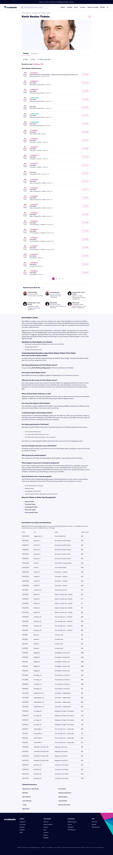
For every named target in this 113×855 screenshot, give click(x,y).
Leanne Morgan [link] (27, 801)
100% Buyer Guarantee (63, 2)
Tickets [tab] (26, 53)
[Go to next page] (62, 278)
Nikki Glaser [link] (26, 809)
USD (103, 7)
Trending (69, 7)
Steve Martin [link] (62, 789)
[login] (107, 7)
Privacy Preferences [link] (99, 847)
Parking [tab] (34, 53)
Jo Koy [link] (24, 805)
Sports (76, 7)
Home (23, 13)
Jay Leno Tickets (29, 501)
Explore (63, 7)
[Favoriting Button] (89, 16)
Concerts (82, 7)
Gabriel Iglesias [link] (63, 797)
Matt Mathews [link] (26, 797)
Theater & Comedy (92, 7)
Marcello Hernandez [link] (64, 805)
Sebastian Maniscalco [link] (64, 793)
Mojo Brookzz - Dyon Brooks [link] (30, 789)
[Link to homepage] (11, 7)
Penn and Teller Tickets (31, 512)
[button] (25, 59)
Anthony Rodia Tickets (31, 507)
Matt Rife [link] (25, 793)
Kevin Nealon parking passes (41, 368)
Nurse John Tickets (30, 509)
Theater (28, 13)
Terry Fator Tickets (30, 504)
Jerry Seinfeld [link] (62, 801)
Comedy (34, 13)
